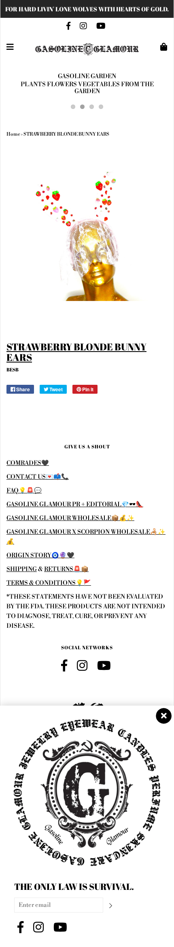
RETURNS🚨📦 (66, 569)
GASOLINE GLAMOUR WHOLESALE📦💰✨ (70, 518)
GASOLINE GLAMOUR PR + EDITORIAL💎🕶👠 (74, 504)
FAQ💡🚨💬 (24, 491)
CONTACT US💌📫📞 (37, 477)
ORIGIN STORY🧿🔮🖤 (40, 555)
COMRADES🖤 (27, 463)
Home (13, 134)
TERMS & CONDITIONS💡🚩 (48, 583)
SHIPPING (21, 569)
